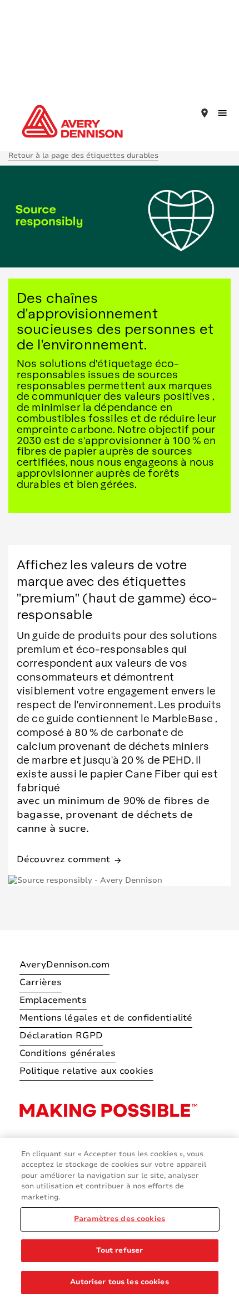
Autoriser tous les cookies (119, 1282)
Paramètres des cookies (119, 1219)
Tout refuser (119, 1250)
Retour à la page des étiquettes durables (83, 156)
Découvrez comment (69, 858)
